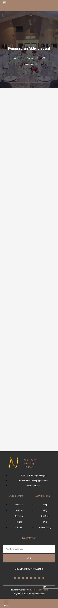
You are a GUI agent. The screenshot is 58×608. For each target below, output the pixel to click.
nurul (15, 58)
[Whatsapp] (17, 602)
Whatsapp (17, 605)
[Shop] (29, 602)
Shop (29, 605)
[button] (6, 602)
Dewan (51, 605)
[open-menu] (42, 6)
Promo (40, 605)
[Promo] (40, 602)
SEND (29, 558)
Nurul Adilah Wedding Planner (30, 463)
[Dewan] (51, 602)
